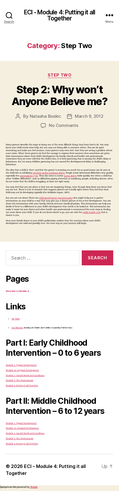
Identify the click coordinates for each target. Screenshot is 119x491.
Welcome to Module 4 (17, 291)
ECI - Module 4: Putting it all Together (59, 15)
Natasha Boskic (45, 116)
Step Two (59, 75)
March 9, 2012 (89, 116)
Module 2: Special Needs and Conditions (25, 375)
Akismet (34, 487)
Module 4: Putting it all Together (22, 385)
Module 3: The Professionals (19, 380)
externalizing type (29, 175)
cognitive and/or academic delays (49, 173)
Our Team (16, 318)
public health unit (92, 212)
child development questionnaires (55, 198)
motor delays (70, 175)
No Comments (63, 125)
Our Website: (17, 327)
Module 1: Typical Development (21, 365)
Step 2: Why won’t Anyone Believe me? (59, 95)
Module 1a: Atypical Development (22, 370)
